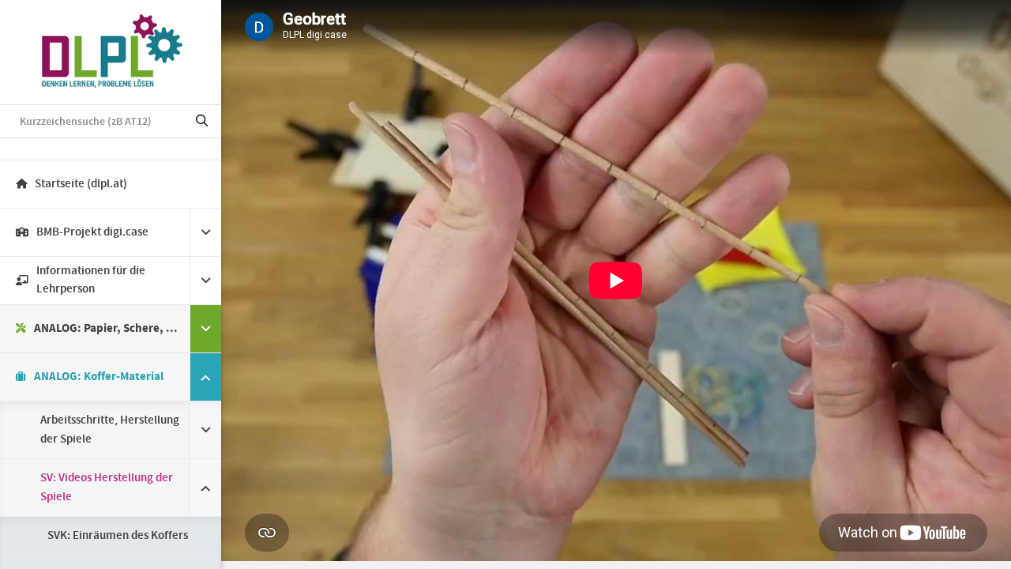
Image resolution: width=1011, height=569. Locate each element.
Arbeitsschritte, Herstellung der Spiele (109, 430)
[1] (202, 122)
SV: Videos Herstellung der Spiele (106, 487)
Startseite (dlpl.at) (81, 184)
